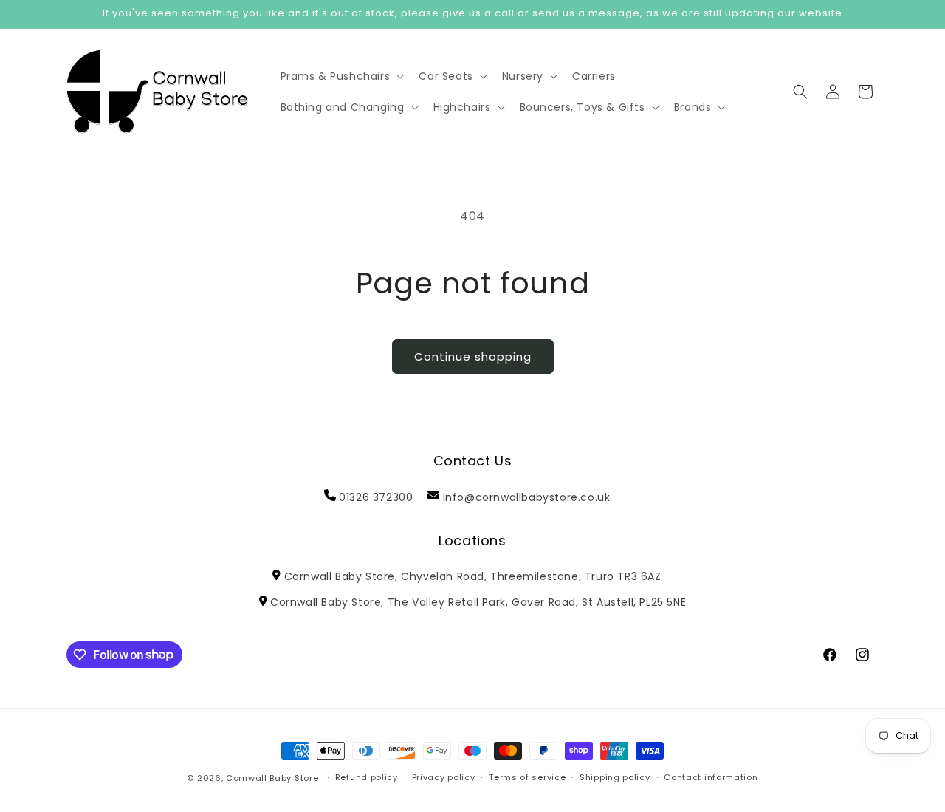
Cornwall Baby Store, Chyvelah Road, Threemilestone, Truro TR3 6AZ (472, 576)
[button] (341, 76)
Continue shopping (473, 356)
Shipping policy (615, 777)
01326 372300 (376, 497)
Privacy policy (443, 777)
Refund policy (366, 777)
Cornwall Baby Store (272, 778)
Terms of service (527, 777)
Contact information (710, 777)
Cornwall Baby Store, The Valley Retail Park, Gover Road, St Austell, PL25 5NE (478, 602)
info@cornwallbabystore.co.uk (527, 497)
